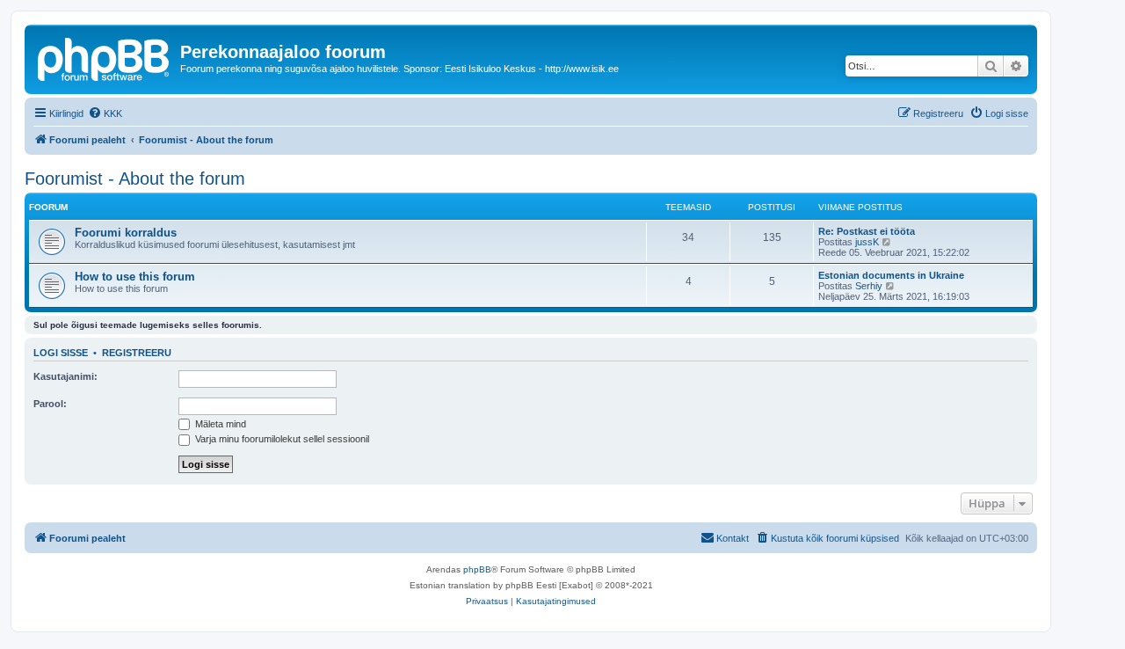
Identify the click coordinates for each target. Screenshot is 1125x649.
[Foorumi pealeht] (104, 57)
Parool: (50, 403)
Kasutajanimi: (65, 376)
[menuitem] (105, 113)
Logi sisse (60, 352)
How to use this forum (135, 276)
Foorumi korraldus (126, 232)
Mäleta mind (219, 424)
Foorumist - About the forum (135, 178)
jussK (867, 242)
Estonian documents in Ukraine (891, 275)
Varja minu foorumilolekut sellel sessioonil (280, 439)
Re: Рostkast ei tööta (866, 231)
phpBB (477, 569)
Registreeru (136, 352)
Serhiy (868, 286)
